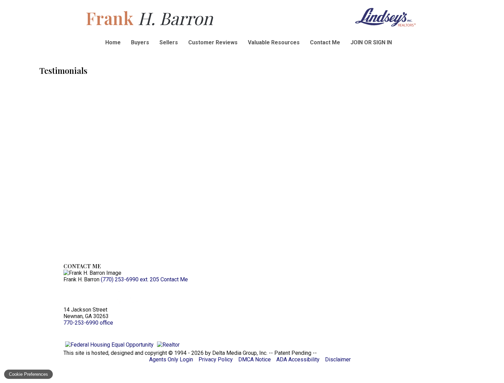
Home (113, 42)
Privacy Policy (216, 359)
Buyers (140, 42)
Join (356, 42)
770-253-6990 (88, 322)
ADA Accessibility (298, 359)
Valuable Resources (274, 42)
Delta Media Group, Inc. (239, 353)
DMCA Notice (254, 359)
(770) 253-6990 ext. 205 (130, 279)
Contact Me (325, 42)
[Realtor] (168, 344)
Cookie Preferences (28, 374)
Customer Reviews (213, 42)
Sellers (168, 42)
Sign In (382, 42)
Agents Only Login (171, 359)
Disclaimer (338, 359)
